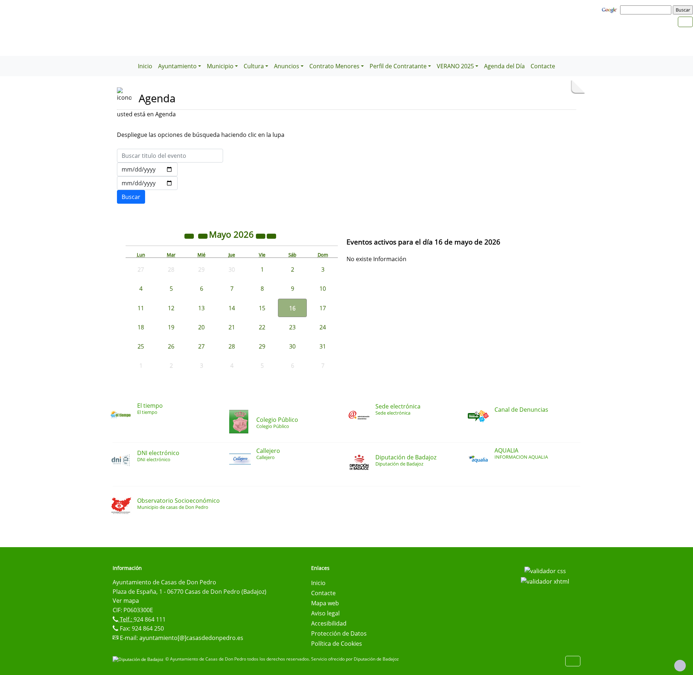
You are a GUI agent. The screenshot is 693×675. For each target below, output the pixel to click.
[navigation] (647, 9)
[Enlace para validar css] (545, 570)
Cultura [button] (254, 66)
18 (141, 327)
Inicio (145, 66)
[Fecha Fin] (147, 183)
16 (292, 308)
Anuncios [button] (286, 66)
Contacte (543, 66)
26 (171, 346)
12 (171, 308)
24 (322, 327)
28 (231, 346)
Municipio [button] (220, 66)
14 (231, 308)
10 (322, 289)
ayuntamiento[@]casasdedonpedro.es (191, 638)
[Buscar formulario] (131, 197)
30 (292, 346)
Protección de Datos (339, 633)
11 (141, 308)
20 (201, 327)
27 (201, 346)
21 (231, 327)
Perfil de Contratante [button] (398, 66)
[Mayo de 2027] (261, 235)
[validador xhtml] (545, 581)
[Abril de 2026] (203, 235)
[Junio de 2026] (271, 235)
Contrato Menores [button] (334, 66)
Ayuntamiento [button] (177, 66)
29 (262, 346)
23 (292, 327)
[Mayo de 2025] (189, 235)
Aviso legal (325, 613)
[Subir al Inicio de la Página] (680, 665)
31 (322, 346)
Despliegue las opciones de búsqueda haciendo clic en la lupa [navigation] (200, 135)
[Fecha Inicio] (147, 169)
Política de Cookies (336, 644)
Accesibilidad (328, 623)
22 (262, 327)
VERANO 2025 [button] (455, 66)
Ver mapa (126, 601)
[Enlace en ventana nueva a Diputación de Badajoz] (139, 659)
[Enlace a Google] (610, 9)
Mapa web (325, 603)
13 (201, 308)
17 (322, 308)
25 (141, 346)
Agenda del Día (504, 66)
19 (171, 327)
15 (262, 308)
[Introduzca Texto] (170, 156)
